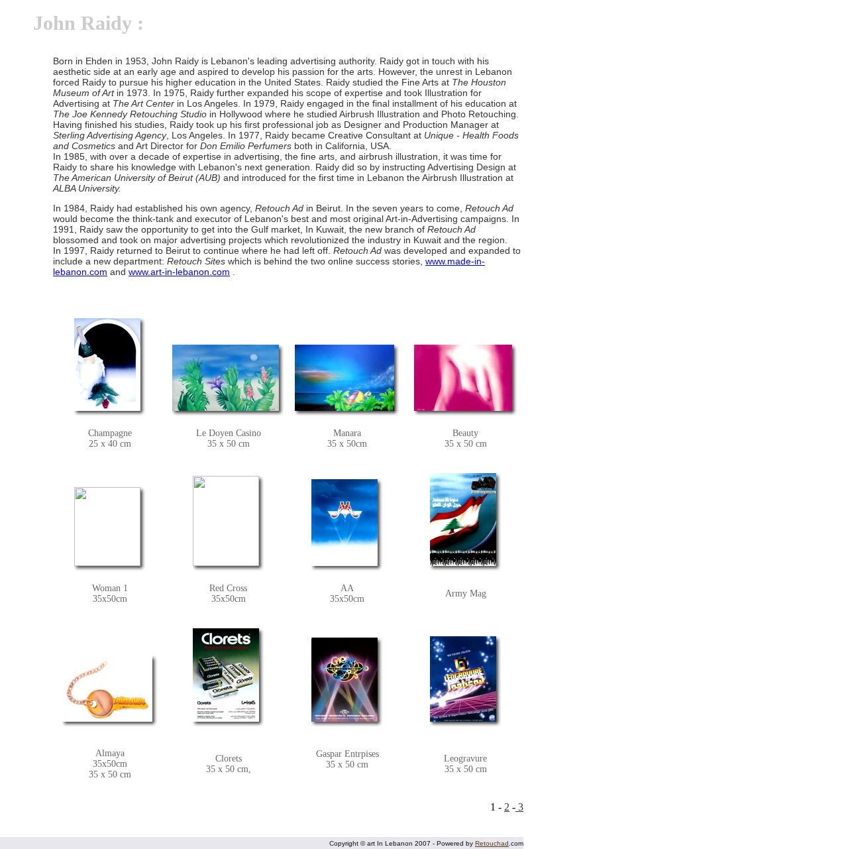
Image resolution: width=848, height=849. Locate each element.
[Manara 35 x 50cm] (344, 376)
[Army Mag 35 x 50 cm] (463, 518)
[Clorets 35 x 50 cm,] (226, 673)
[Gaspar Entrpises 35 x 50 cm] (344, 678)
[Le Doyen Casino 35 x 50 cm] (225, 376)
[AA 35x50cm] (344, 521)
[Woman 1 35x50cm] (107, 525)
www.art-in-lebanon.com (179, 271)
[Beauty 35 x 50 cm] (463, 376)
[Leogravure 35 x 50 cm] (463, 677)
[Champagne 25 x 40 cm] (107, 363)
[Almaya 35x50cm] (107, 687)
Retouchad (492, 843)
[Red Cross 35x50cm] (226, 520)
